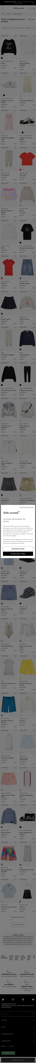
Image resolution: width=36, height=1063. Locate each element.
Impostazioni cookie (18, 548)
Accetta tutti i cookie (18, 553)
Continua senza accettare (27, 507)
